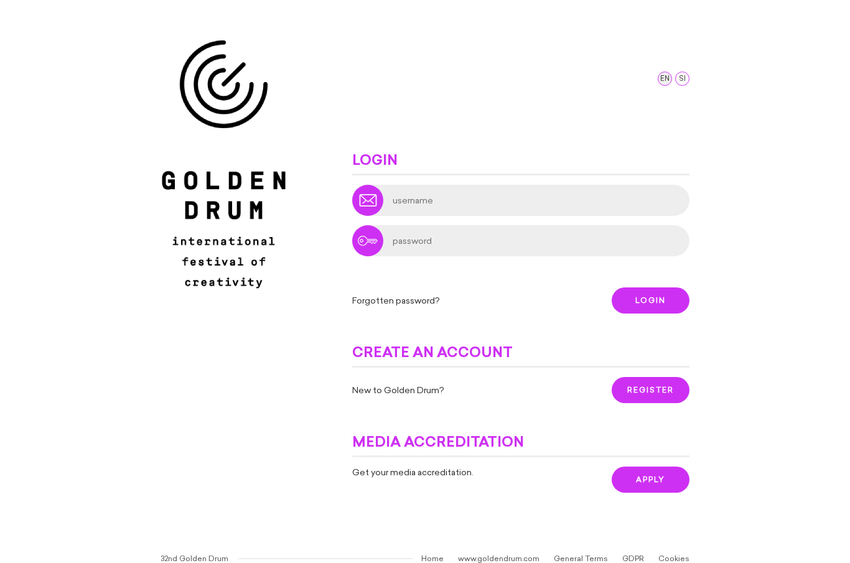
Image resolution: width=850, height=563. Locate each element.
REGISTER (650, 390)
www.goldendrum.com (498, 558)
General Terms (581, 558)
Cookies (673, 558)
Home (432, 558)
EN (665, 79)
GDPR (633, 558)
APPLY (650, 479)
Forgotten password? (396, 300)
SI (682, 79)
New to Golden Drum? (398, 390)
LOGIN (650, 300)
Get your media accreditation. (413, 472)
